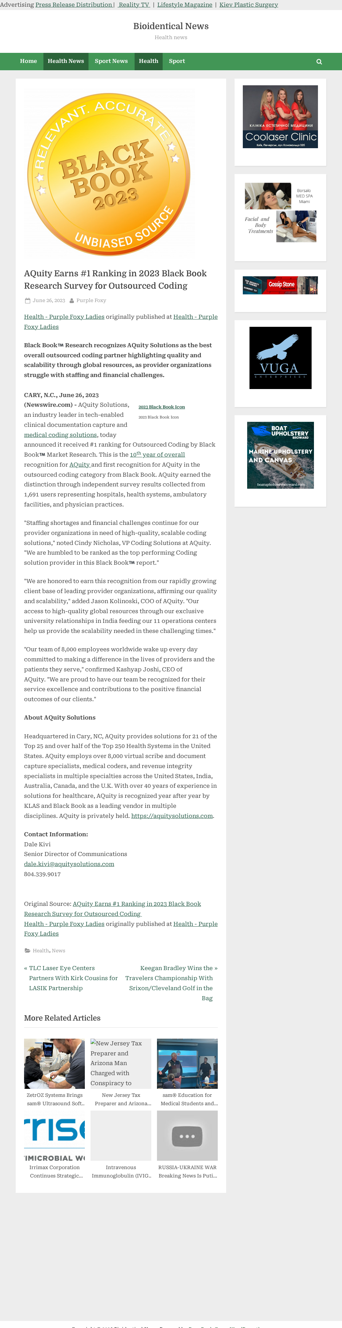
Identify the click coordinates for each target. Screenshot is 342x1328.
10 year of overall (157, 454)
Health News (66, 61)
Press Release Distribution (74, 4)
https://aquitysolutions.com (172, 816)
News (58, 951)
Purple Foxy (91, 300)
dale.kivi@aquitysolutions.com (69, 864)
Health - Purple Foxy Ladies (64, 316)
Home (28, 61)
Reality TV (134, 4)
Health (148, 61)
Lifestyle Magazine (184, 4)
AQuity (80, 464)
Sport (177, 61)
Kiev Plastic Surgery (248, 4)
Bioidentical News (171, 26)
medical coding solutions (60, 435)
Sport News (111, 61)
